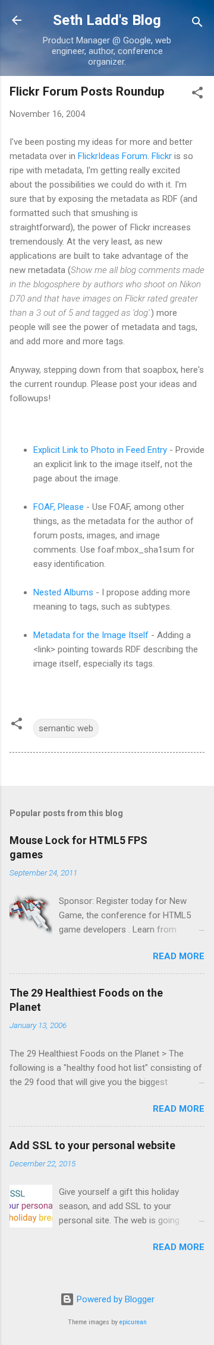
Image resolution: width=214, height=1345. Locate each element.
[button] (197, 94)
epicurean (133, 1322)
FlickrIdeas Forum (112, 156)
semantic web (66, 728)
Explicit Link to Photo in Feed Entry (100, 450)
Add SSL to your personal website (92, 1145)
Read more (178, 956)
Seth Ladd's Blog (107, 20)
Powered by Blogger (114, 1299)
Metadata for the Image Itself (91, 635)
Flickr (162, 156)
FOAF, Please (58, 507)
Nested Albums (63, 592)
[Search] (197, 24)
